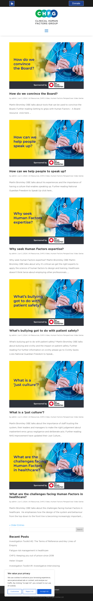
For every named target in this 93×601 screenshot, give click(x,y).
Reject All (29, 591)
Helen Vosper (16, 561)
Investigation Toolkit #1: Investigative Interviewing (34, 566)
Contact (56, 590)
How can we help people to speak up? (37, 171)
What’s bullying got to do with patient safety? (44, 330)
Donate (76, 3)
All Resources (33, 98)
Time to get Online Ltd (55, 597)
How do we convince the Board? (33, 93)
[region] (29, 583)
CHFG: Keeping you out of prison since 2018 (31, 556)
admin (14, 98)
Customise (15, 591)
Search (79, 529)
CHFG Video (45, 98)
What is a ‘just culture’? (26, 412)
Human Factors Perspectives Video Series (67, 98)
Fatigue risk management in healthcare (28, 551)
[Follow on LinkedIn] (12, 3)
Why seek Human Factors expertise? (36, 249)
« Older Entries (16, 525)
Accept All (44, 591)
